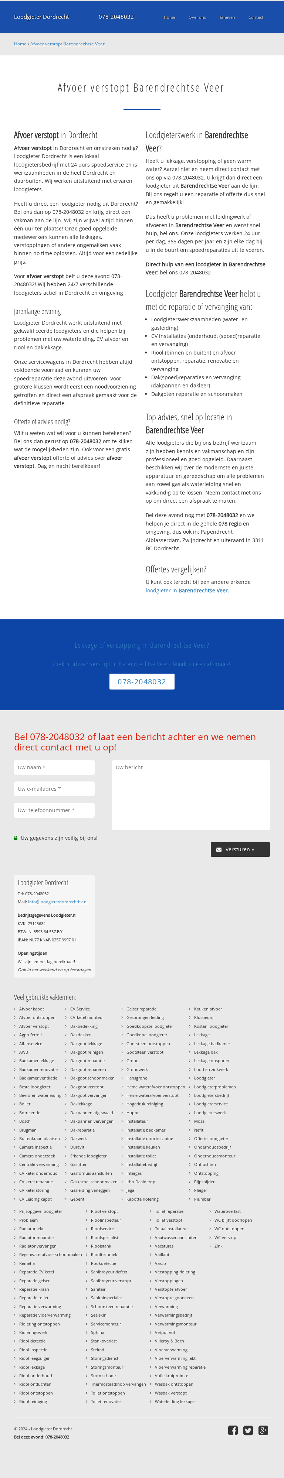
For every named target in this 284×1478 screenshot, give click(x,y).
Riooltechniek (104, 1254)
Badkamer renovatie (38, 1069)
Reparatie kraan (34, 1289)
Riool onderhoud (35, 1375)
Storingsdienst (104, 1358)
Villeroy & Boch (169, 1341)
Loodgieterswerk (210, 1112)
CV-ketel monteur (87, 1017)
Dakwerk (78, 1138)
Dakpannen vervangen (92, 1121)
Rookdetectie (103, 1263)
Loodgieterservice (211, 1103)
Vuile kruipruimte (171, 1375)
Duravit (77, 1147)
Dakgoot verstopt (87, 1086)
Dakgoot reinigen (86, 1052)
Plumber (202, 1199)
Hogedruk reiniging (144, 1103)
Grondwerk (137, 1069)
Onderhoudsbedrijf (212, 1147)
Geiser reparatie (141, 1009)
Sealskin (98, 1315)
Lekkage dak (206, 1052)
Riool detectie (32, 1341)
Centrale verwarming (39, 1164)
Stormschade (103, 1375)
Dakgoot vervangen (89, 1095)
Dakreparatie (82, 1130)
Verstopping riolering (175, 1272)
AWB (23, 1052)
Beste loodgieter (34, 1086)
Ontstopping (206, 1173)
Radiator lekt (31, 1228)
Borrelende (29, 1112)
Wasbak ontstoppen (174, 1384)
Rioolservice (102, 1228)
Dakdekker (80, 1034)
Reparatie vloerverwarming (45, 1315)
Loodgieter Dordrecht (41, 17)
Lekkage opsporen (211, 1060)
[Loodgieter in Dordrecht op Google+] (264, 1430)
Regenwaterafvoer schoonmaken (50, 1254)
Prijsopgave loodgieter (40, 1211)
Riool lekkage (32, 1367)
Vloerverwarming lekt (175, 1358)
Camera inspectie (35, 1147)
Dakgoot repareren (88, 1069)
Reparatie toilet (33, 1297)
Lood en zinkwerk (211, 1069)
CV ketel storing (34, 1190)
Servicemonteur (106, 1324)
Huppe (132, 1112)
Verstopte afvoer (171, 1289)
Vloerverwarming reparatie (180, 1367)
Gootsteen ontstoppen (148, 1043)
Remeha (27, 1263)
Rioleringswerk (33, 1332)
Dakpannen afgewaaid (91, 1112)
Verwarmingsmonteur (175, 1324)
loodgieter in (187, 590)
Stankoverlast (104, 1341)
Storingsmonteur (107, 1367)
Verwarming (166, 1306)
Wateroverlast (227, 1211)
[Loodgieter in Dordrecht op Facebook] (234, 1430)
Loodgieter (204, 1078)
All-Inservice (30, 1043)
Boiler (24, 1103)
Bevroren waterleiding (40, 1095)
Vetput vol (165, 1332)
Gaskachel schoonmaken (94, 1181)
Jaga (130, 1190)
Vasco (160, 1263)
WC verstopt (226, 1237)
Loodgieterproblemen (215, 1086)
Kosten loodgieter (211, 1026)
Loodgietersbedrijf (211, 1095)
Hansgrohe (136, 1078)
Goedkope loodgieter (146, 1034)
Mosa (199, 1121)
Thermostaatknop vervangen (118, 1384)
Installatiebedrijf (142, 1164)
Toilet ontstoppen (108, 1393)
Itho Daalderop (140, 1181)
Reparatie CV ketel (36, 1272)
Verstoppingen (169, 1280)
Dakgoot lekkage (86, 1043)
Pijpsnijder (204, 1181)
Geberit (77, 1199)
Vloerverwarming (171, 1349)
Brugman (28, 1130)
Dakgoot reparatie (87, 1060)
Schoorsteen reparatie (112, 1306)
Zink (218, 1246)
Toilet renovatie (106, 1401)
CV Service (80, 1009)
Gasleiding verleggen (90, 1190)
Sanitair (98, 1289)
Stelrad (97, 1349)
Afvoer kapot (31, 1009)
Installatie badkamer (145, 1130)
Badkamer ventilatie (38, 1078)
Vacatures (164, 1246)
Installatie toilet (141, 1156)
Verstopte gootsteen (174, 1297)
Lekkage (202, 1034)
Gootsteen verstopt (144, 1052)
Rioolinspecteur (106, 1220)
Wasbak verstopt (171, 1393)
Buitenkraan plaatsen (39, 1138)
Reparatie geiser (34, 1280)
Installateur (137, 1121)
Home (20, 44)
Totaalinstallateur (171, 1228)
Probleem (28, 1220)
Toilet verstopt (168, 1220)
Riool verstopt (104, 1211)
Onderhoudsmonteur (214, 1156)
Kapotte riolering (142, 1199)
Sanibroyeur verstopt (111, 1280)
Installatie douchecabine (149, 1138)
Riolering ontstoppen (39, 1324)
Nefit (198, 1130)
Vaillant (162, 1254)
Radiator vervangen (38, 1246)
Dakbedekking (84, 1026)
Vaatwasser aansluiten (176, 1237)
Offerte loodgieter (211, 1138)
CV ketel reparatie (36, 1181)
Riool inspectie (33, 1349)
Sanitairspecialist (107, 1297)
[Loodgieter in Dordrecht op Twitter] (249, 1430)
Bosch (25, 1121)
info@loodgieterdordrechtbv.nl (58, 901)
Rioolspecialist (104, 1237)
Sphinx (97, 1332)
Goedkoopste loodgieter (149, 1026)
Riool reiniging (33, 1401)
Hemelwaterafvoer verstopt (152, 1095)
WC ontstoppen (229, 1228)
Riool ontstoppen (36, 1393)
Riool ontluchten (35, 1384)
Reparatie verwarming (40, 1306)
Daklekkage (81, 1103)
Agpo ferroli (30, 1034)
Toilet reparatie (169, 1211)
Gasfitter (78, 1164)
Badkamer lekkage (36, 1060)
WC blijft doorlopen (233, 1220)
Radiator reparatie (36, 1237)
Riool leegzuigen (35, 1358)
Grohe (132, 1060)
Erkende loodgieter (88, 1156)
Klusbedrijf (204, 1017)
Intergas (134, 1173)
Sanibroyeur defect (109, 1272)
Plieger (200, 1190)
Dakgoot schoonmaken (92, 1078)
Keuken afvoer (208, 1009)
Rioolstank (101, 1246)
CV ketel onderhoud (38, 1173)
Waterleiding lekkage (175, 1401)
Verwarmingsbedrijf (173, 1315)
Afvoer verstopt (34, 1026)
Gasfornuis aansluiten (91, 1173)
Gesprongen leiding (145, 1017)
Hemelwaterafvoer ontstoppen (155, 1086)
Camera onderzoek (37, 1156)
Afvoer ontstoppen (37, 1017)
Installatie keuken (143, 1147)
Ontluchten (205, 1164)
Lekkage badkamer (212, 1043)
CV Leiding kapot (35, 1199)
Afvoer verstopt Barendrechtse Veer (67, 44)
